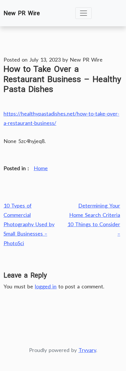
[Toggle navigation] (83, 13)
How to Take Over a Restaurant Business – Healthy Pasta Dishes (62, 79)
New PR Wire (22, 13)
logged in (46, 286)
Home (41, 168)
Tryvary (87, 350)
